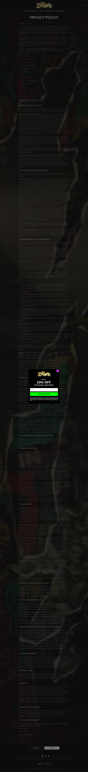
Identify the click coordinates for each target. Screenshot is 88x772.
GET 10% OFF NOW (44, 394)
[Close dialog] (58, 371)
